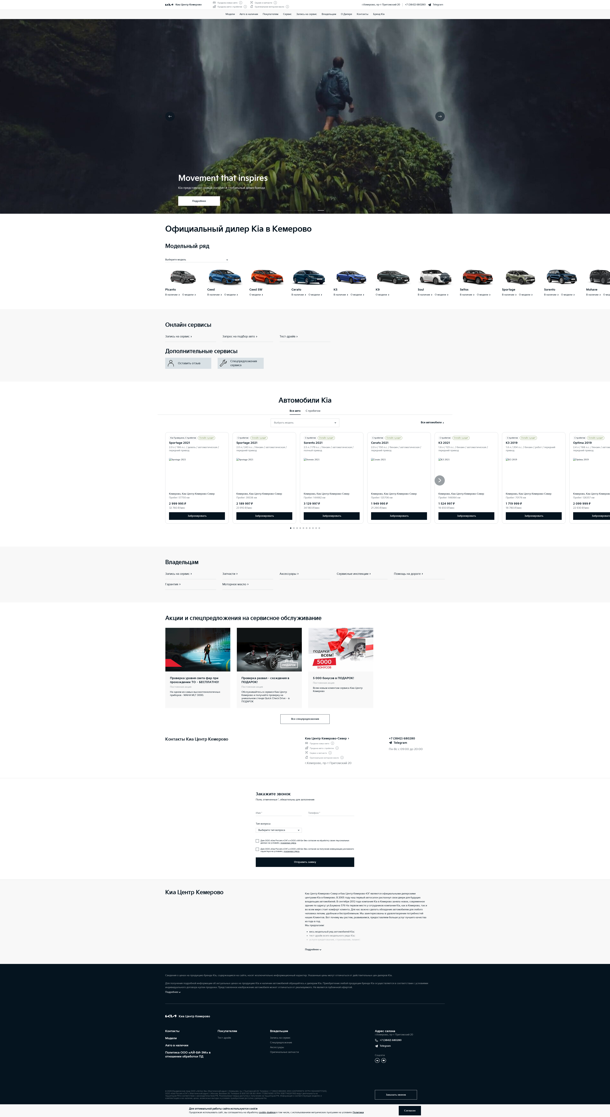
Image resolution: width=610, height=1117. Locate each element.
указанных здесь (288, 843)
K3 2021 (444, 443)
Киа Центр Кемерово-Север (326, 738)
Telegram (438, 4)
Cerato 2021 (380, 443)
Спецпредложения (281, 1042)
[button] (289, 210)
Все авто (295, 411)
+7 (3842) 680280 (415, 4)
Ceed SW (255, 289)
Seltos (464, 289)
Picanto (170, 289)
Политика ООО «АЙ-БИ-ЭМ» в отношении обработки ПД (188, 1054)
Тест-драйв (224, 1037)
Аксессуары (277, 1047)
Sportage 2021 (179, 443)
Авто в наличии (249, 14)
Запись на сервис (306, 14)
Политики (358, 1112)
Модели (230, 14)
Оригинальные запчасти (284, 1052)
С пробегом (313, 411)
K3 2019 (512, 443)
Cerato (296, 289)
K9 (378, 289)
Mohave (591, 289)
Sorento (549, 289)
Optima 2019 (582, 443)
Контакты (362, 14)
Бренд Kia (379, 14)
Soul (421, 289)
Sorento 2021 (313, 443)
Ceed (211, 289)
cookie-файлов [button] (267, 1112)
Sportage (508, 289)
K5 (335, 289)
